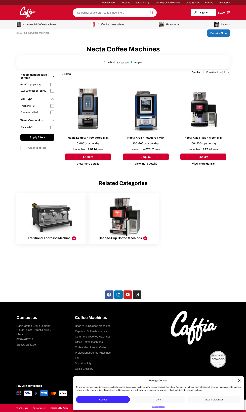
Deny (158, 399)
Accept (103, 399)
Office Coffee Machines (89, 342)
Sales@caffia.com (27, 344)
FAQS (78, 358)
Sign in (204, 12)
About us (125, 2)
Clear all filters (37, 147)
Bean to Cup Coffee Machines (92, 325)
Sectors (225, 24)
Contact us (224, 2)
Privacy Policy (158, 406)
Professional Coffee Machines (93, 352)
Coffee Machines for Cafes (90, 347)
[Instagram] (137, 294)
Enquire (88, 157)
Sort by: (196, 72)
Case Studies (192, 2)
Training (209, 2)
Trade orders (108, 2)
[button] (239, 380)
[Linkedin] (118, 294)
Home (19, 33)
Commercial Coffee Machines (40, 24)
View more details (88, 163)
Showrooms (172, 24)
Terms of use (22, 408)
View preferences (214, 399)
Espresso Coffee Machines (91, 331)
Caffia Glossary (84, 368)
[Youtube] (128, 294)
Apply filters (37, 137)
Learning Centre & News (167, 2)
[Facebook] (109, 294)
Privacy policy (39, 408)
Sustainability (142, 2)
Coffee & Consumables (111, 24)
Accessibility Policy (59, 408)
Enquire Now (218, 33)
